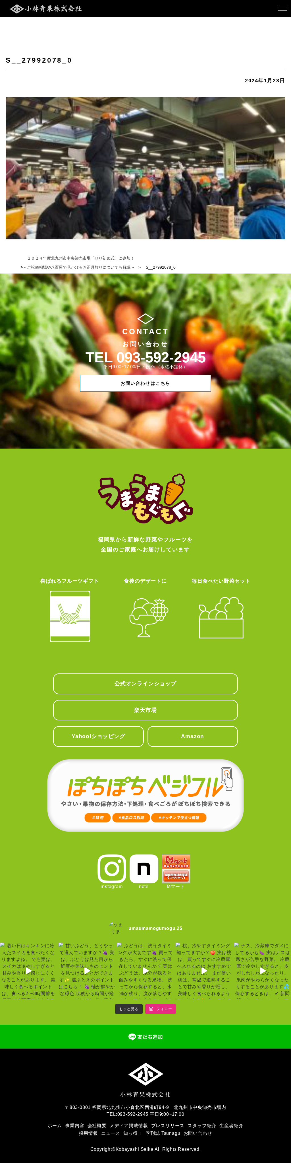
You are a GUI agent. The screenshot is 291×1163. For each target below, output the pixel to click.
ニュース (110, 1133)
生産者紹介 (231, 1125)
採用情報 (88, 1133)
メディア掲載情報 (129, 1125)
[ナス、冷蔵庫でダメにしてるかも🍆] (262, 970)
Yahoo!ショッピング (98, 736)
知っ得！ (132, 1133)
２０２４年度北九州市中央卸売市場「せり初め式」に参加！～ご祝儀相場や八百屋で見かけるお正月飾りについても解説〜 (78, 263)
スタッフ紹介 (202, 1125)
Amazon (192, 736)
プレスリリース (168, 1125)
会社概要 (97, 1125)
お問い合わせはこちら (145, 383)
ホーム (55, 1125)
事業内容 (74, 1125)
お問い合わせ (198, 1133)
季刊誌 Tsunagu (163, 1133)
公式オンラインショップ (145, 684)
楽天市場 (145, 710)
